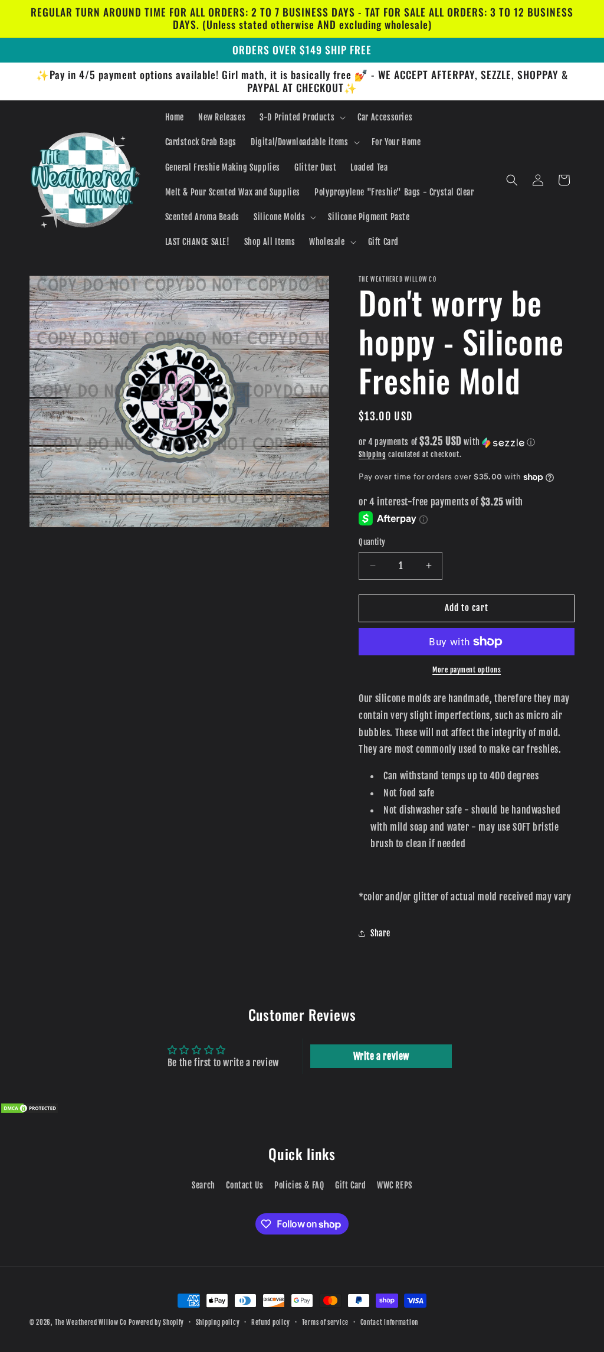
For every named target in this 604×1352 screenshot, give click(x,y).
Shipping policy (218, 1322)
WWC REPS (394, 1185)
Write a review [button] (381, 1056)
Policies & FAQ (299, 1185)
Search (203, 1185)
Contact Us (244, 1185)
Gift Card (350, 1185)
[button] (301, 117)
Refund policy (270, 1322)
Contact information (389, 1322)
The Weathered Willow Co (91, 1322)
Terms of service (325, 1322)
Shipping (372, 454)
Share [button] (380, 933)
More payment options (466, 669)
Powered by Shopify (156, 1322)
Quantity (372, 542)
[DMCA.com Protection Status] (29, 1110)
